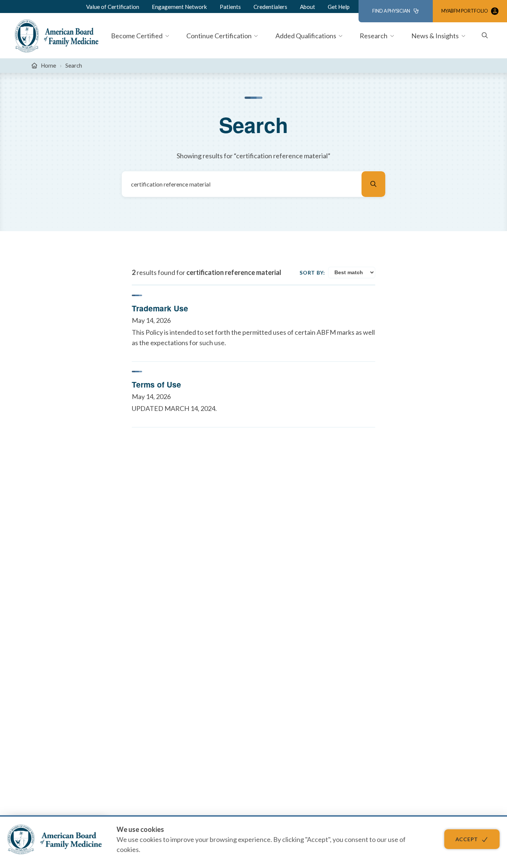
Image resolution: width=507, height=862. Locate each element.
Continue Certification (219, 36)
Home (48, 65)
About (307, 6)
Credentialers (270, 6)
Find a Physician (391, 11)
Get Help (339, 6)
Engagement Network (179, 6)
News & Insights (435, 36)
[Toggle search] (485, 36)
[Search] (373, 184)
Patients (230, 6)
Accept (466, 839)
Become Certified (137, 36)
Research (373, 36)
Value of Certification (112, 6)
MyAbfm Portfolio (464, 11)
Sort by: (312, 272)
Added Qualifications (305, 36)
